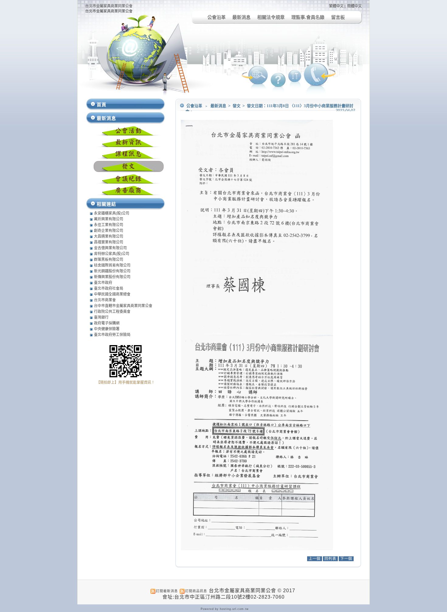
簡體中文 (354, 6)
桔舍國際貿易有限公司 (112, 265)
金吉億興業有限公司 (110, 248)
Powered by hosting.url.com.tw (225, 608)
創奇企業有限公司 (108, 231)
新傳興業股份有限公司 (112, 277)
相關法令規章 (271, 17)
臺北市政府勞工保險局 (112, 335)
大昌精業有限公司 (108, 236)
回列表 (330, 559)
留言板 (338, 17)
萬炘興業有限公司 (108, 219)
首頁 (101, 104)
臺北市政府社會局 (108, 288)
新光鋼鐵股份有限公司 (112, 271)
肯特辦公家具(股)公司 (111, 254)
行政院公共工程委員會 (112, 311)
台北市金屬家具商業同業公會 (109, 6)
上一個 (315, 559)
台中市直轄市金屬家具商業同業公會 (123, 306)
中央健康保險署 (107, 329)
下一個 (346, 559)
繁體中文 (336, 6)
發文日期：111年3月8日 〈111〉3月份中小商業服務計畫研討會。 (269, 108)
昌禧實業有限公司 (108, 242)
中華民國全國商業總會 (112, 294)
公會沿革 (216, 17)
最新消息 (241, 17)
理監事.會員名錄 (307, 17)
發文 (237, 105)
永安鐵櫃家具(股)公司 (111, 213)
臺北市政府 (103, 283)
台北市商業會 (105, 300)
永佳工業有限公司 (108, 225)
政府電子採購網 (107, 323)
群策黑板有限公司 (108, 259)
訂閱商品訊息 (196, 591)
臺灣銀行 (101, 317)
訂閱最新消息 (167, 591)
